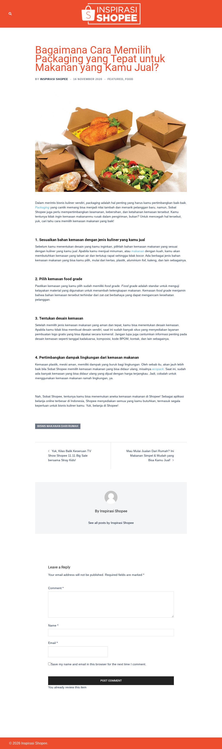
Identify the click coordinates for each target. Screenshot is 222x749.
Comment (56, 588)
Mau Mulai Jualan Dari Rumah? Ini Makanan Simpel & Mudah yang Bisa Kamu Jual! (150, 455)
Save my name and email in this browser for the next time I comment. (98, 664)
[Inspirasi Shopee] (111, 13)
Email (53, 643)
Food (129, 79)
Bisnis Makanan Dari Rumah (57, 426)
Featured (115, 79)
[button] (10, 13)
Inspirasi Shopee (54, 79)
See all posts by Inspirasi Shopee (111, 522)
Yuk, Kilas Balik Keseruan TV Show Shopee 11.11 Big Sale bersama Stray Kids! (69, 455)
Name (53, 625)
